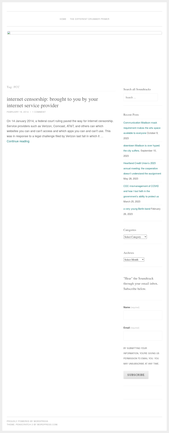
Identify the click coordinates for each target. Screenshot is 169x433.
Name (131, 307)
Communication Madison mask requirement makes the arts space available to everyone (141, 128)
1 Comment (39, 111)
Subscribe (136, 375)
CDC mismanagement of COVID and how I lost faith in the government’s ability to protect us (141, 191)
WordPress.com (47, 424)
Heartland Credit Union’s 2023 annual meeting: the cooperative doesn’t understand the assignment (142, 168)
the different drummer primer (89, 18)
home (63, 18)
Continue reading (18, 141)
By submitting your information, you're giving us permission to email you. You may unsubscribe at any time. (141, 356)
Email (131, 327)
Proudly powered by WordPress (27, 421)
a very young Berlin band (136, 208)
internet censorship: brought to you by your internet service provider (52, 102)
